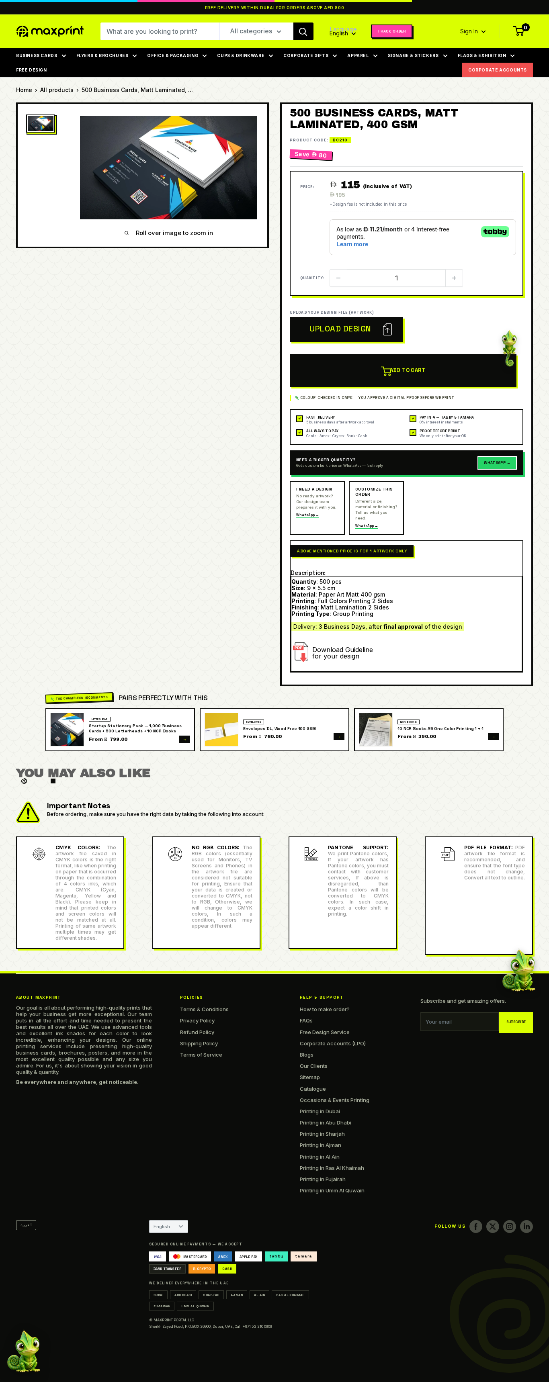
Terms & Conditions (204, 1009)
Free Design (31, 69)
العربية (26, 1224)
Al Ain (259, 1295)
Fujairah (162, 1306)
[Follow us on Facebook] (475, 1226)
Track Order (391, 31)
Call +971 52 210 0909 (253, 1326)
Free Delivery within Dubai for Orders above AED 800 (274, 8)
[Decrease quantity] (338, 278)
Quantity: (312, 278)
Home (24, 89)
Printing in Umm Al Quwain (332, 1190)
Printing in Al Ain (320, 1156)
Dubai (158, 1295)
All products (57, 89)
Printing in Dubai (320, 1111)
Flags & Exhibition (482, 55)
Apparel (358, 55)
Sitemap (310, 1077)
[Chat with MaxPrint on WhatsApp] (23, 1353)
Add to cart (407, 370)
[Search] (303, 31)
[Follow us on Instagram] (509, 1226)
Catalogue (313, 1089)
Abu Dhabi (183, 1295)
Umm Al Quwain (195, 1306)
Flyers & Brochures (102, 55)
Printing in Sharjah (322, 1134)
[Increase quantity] (454, 278)
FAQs (306, 1020)
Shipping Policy (199, 1043)
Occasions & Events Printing (334, 1100)
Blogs (306, 1054)
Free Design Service (325, 1032)
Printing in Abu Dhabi (325, 1122)
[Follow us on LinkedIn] (526, 1226)
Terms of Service (201, 1054)
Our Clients (314, 1066)
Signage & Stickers (413, 55)
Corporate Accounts (497, 69)
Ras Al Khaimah (290, 1295)
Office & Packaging (172, 55)
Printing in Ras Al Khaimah (332, 1168)
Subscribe (516, 1022)
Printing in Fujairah (323, 1179)
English (162, 1226)
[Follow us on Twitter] (492, 1226)
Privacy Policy (197, 1020)
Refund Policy (197, 1032)
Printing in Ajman (320, 1145)
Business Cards (36, 55)
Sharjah (211, 1295)
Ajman (237, 1295)
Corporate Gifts (305, 55)
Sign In (469, 31)
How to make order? (325, 1009)
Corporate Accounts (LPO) (333, 1043)
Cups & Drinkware (240, 55)
